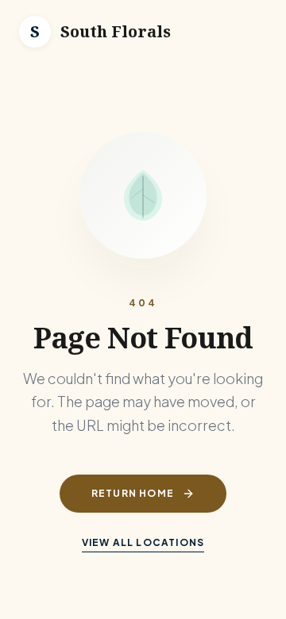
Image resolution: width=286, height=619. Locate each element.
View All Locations (143, 542)
